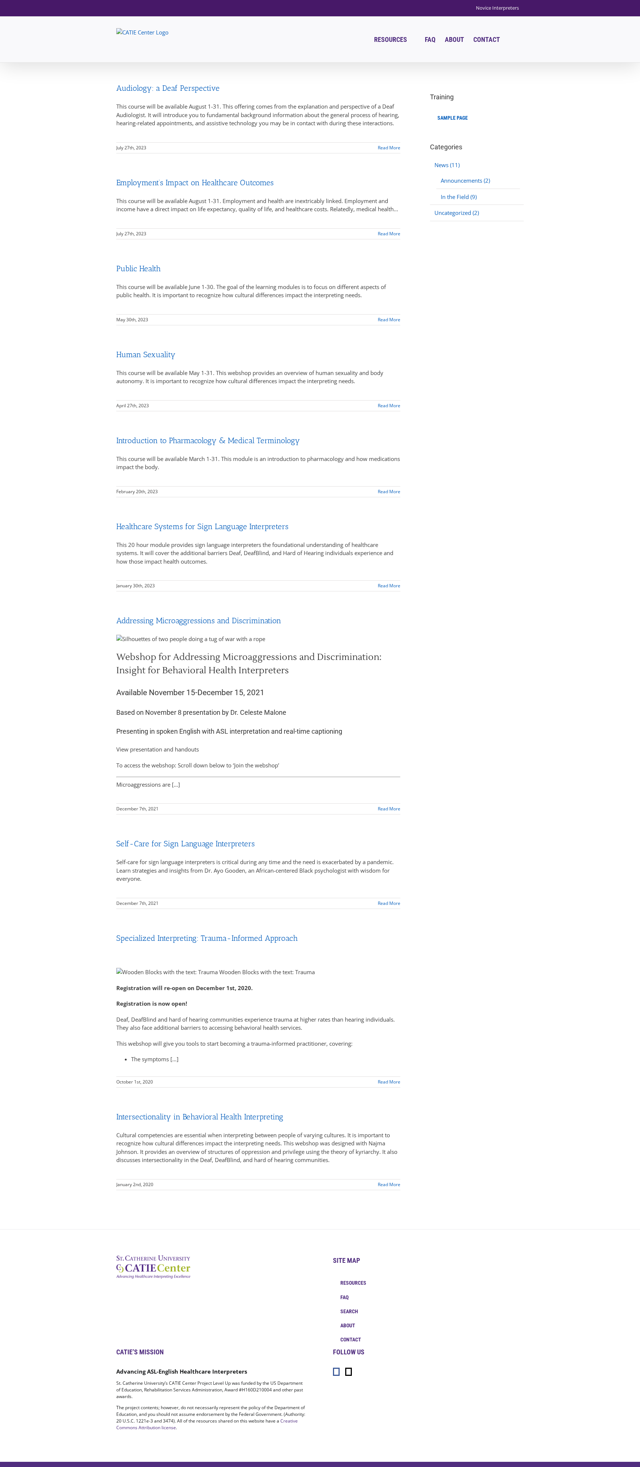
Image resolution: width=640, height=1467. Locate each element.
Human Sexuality (146, 354)
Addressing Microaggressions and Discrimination (198, 620)
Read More (389, 148)
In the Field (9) (459, 196)
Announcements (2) (465, 180)
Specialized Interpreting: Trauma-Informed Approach (207, 938)
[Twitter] (348, 1372)
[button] (511, 39)
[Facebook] (336, 1372)
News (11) (447, 165)
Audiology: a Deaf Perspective (168, 88)
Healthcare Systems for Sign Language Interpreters (202, 526)
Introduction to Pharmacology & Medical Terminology (208, 440)
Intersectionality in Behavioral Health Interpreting (199, 1116)
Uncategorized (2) (456, 212)
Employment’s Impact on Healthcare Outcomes (195, 182)
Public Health (138, 268)
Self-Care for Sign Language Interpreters (185, 843)
